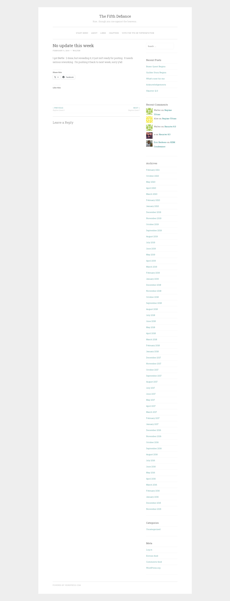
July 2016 (150, 460)
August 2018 (152, 309)
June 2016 (151, 466)
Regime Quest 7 (134, 109)
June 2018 (151, 321)
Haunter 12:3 (152, 90)
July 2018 (150, 315)
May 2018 (150, 327)
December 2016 (153, 430)
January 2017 (152, 424)
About (94, 33)
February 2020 (153, 200)
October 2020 (152, 175)
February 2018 (153, 345)
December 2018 (153, 284)
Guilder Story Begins (156, 72)
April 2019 (151, 260)
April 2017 (151, 406)
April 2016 (151, 478)
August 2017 (152, 381)
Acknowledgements (156, 84)
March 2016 (151, 484)
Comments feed (154, 561)
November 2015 (153, 509)
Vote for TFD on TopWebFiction (138, 33)
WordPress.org (153, 567)
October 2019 (152, 224)
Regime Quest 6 (58, 109)
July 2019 (150, 242)
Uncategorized (153, 529)
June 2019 (151, 248)
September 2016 (154, 448)
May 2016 (150, 472)
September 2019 (154, 230)
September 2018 (154, 303)
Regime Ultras (169, 118)
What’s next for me (155, 78)
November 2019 (153, 218)
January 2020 (152, 206)
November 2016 (153, 436)
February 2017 (153, 418)
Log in (149, 549)
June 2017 (151, 393)
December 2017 (153, 357)
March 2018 (151, 339)
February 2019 (153, 272)
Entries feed (152, 555)
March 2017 (151, 412)
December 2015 (153, 502)
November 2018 (153, 290)
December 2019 (153, 212)
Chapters (114, 33)
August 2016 (152, 454)
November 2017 (153, 363)
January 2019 (152, 278)
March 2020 (151, 194)
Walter (76, 50)
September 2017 (154, 375)
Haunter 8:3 (170, 126)
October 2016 (152, 442)
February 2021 (153, 169)
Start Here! (82, 33)
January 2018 (152, 351)
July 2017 (150, 387)
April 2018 (151, 333)
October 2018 (152, 297)
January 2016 (152, 496)
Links (103, 33)
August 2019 (152, 236)
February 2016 (153, 490)
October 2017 (152, 369)
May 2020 (150, 182)
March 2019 (151, 266)
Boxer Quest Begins (155, 66)
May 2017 (150, 399)
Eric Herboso (160, 142)
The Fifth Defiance (115, 16)
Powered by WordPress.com (67, 585)
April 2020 (151, 188)
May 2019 (150, 254)
